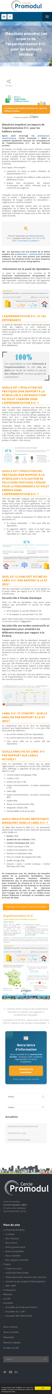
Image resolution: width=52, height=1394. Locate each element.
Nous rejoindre (13, 1255)
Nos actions (11, 1242)
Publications (9, 1290)
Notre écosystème (14, 1251)
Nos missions (12, 1238)
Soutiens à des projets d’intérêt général (25, 1281)
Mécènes (7, 1294)
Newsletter (8, 1337)
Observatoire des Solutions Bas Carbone (25, 1277)
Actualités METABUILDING (19, 1140)
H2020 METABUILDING (17, 1272)
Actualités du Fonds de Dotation (23, 1126)
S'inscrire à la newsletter (26, 1071)
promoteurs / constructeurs (29, 254)
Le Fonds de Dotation (14, 1229)
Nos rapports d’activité (16, 1259)
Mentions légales (12, 1342)
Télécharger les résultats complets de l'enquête (26, 907)
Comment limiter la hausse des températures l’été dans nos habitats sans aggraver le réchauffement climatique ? (27, 1011)
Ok (43, 1388)
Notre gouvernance (15, 1247)
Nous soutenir (10, 1326)
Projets (7, 1264)
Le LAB (6, 1298)
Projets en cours (13, 1268)
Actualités (8, 1302)
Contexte (10, 1234)
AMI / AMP (10, 1285)
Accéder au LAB (11, 1347)
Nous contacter (11, 1332)
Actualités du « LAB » (17, 1133)
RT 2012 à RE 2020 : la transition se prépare (28, 239)
